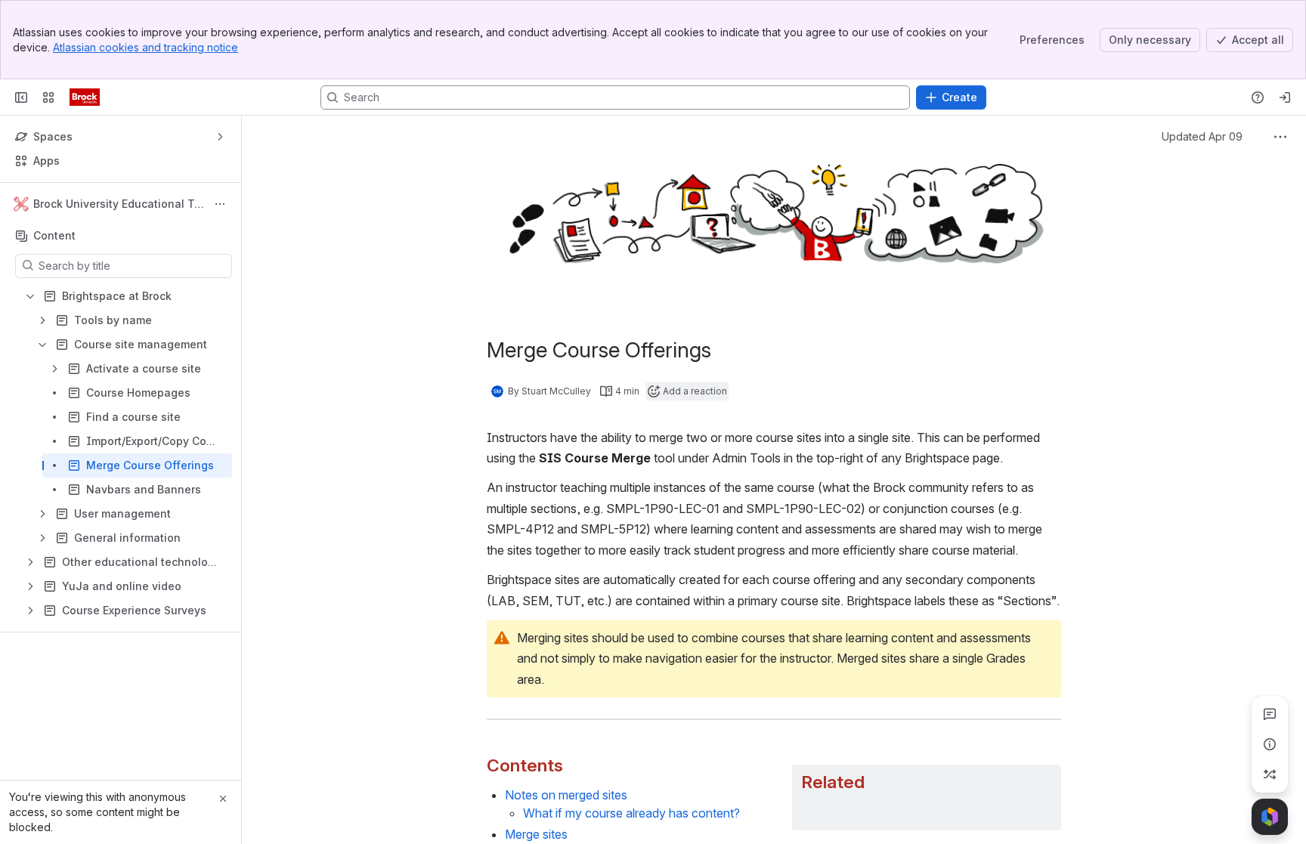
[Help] (1258, 97)
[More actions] (220, 204)
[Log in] (1285, 97)
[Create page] (1270, 774)
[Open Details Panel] (1270, 744)
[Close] (223, 799)
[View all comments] (1270, 714)
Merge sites (536, 834)
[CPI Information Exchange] (85, 97)
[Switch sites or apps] (48, 97)
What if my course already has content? (631, 813)
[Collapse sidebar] (21, 97)
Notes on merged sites (566, 794)
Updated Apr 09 (1202, 136)
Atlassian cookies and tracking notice (145, 47)
